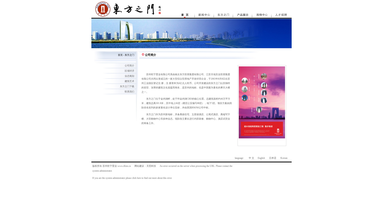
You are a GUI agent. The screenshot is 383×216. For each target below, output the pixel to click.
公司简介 (129, 65)
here (139, 178)
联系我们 (129, 91)
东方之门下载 (127, 86)
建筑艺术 (129, 81)
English (261, 158)
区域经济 (129, 70)
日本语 (272, 158)
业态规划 (129, 76)
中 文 (251, 158)
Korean (283, 158)
